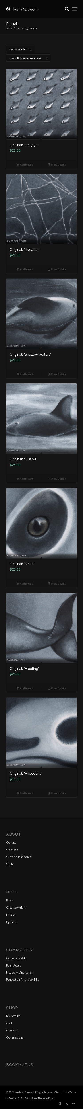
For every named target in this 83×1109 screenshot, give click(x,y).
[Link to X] (67, 1103)
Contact (11, 842)
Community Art (15, 958)
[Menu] (74, 9)
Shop (12, 1007)
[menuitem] (64, 9)
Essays (10, 914)
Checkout (12, 1030)
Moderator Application (19, 972)
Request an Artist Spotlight (22, 979)
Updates (11, 922)
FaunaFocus (13, 965)
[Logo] (34, 9)
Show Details (58, 164)
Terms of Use (62, 1092)
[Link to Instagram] (60, 1103)
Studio (10, 864)
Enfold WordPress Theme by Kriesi (36, 1098)
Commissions (14, 1037)
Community (19, 949)
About (13, 834)
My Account (13, 1016)
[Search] (64, 9)
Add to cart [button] (26, 164)
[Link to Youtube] (73, 1103)
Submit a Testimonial (19, 857)
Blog (11, 892)
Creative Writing (16, 907)
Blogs (9, 900)
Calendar (12, 850)
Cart (9, 1023)
